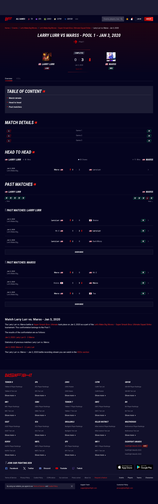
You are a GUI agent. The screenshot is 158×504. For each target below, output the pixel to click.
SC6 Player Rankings (42, 426)
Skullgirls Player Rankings (73, 426)
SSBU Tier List (39, 411)
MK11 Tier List (100, 451)
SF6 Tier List (39, 391)
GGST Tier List (9, 431)
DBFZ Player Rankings (102, 406)
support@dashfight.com (88, 488)
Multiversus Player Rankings (134, 426)
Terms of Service (10, 478)
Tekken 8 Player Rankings (13, 387)
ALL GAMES (20, 19)
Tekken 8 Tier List (11, 391)
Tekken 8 (9, 382)
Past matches (15, 107)
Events (121, 478)
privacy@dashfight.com (125, 488)
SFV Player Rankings (72, 446)
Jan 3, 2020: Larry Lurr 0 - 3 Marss (19, 337)
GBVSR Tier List (130, 391)
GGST (7, 422)
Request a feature (101, 478)
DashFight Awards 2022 (133, 454)
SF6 (39, 19)
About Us (88, 478)
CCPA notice (51, 478)
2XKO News (69, 391)
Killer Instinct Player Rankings (105, 426)
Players (130, 478)
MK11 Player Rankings (102, 446)
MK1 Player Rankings (12, 406)
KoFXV (7, 441)
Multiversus (130, 422)
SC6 (36, 422)
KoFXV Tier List (10, 451)
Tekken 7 (69, 402)
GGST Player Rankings (12, 426)
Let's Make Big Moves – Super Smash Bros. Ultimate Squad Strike (122, 324)
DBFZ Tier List (100, 411)
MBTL (37, 441)
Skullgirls (69, 422)
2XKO (49, 19)
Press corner (76, 478)
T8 (32, 19)
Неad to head (15, 102)
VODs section (83, 352)
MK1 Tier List (9, 411)
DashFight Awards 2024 (133, 446)
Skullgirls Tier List (71, 431)
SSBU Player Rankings (42, 406)
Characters (149, 478)
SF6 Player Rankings (42, 387)
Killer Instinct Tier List (102, 431)
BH (126, 402)
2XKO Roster (69, 387)
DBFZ (97, 402)
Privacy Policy (25, 478)
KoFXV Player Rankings (13, 446)
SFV (66, 441)
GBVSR (70, 19)
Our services (63, 478)
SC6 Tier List (39, 431)
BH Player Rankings (131, 406)
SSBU (37, 402)
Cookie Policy (38, 478)
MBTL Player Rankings (42, 446)
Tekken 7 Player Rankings (73, 406)
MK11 (97, 441)
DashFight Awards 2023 (133, 450)
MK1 (7, 402)
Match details (15, 98)
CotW (59, 19)
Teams (139, 478)
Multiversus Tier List (132, 431)
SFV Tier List (69, 451)
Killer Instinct (102, 422)
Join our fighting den (19, 462)
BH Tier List (129, 411)
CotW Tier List (100, 387)
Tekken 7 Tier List (71, 411)
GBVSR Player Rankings (133, 387)
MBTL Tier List (40, 451)
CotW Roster (99, 391)
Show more (9, 395)
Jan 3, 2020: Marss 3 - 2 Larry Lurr (19, 347)
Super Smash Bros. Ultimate (46, 324)
